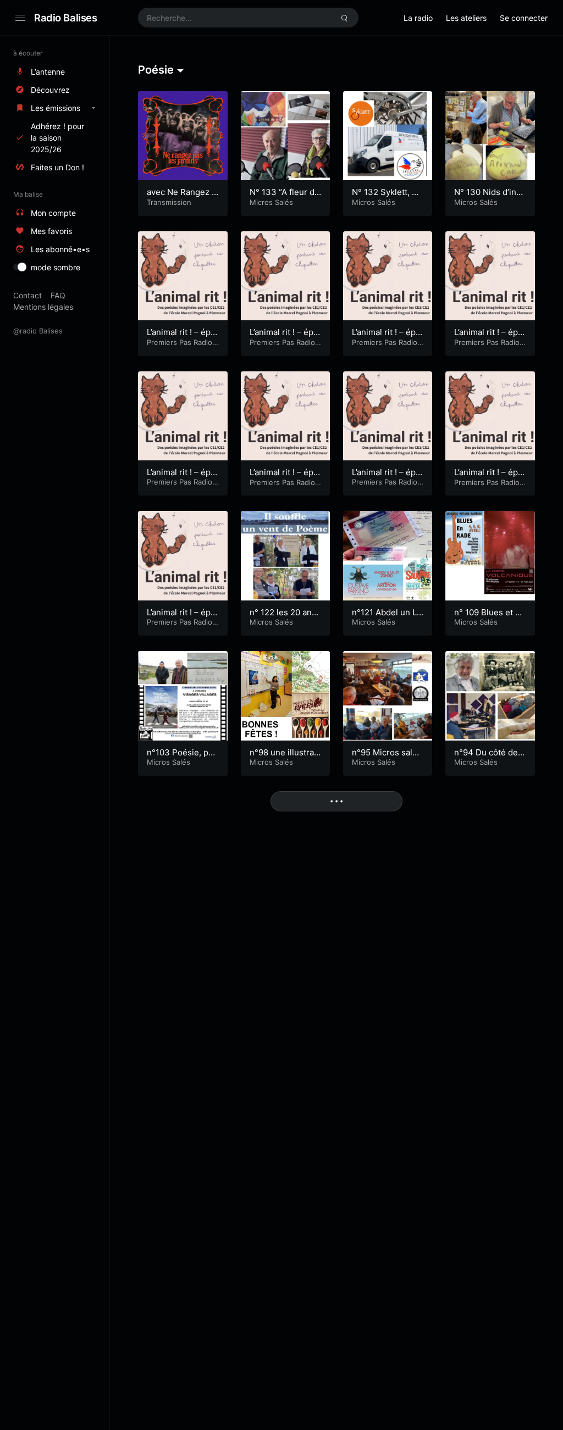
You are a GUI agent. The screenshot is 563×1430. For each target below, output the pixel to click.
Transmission (169, 202)
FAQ (58, 295)
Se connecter (524, 18)
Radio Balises (65, 18)
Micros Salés (271, 202)
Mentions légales (43, 306)
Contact (27, 295)
